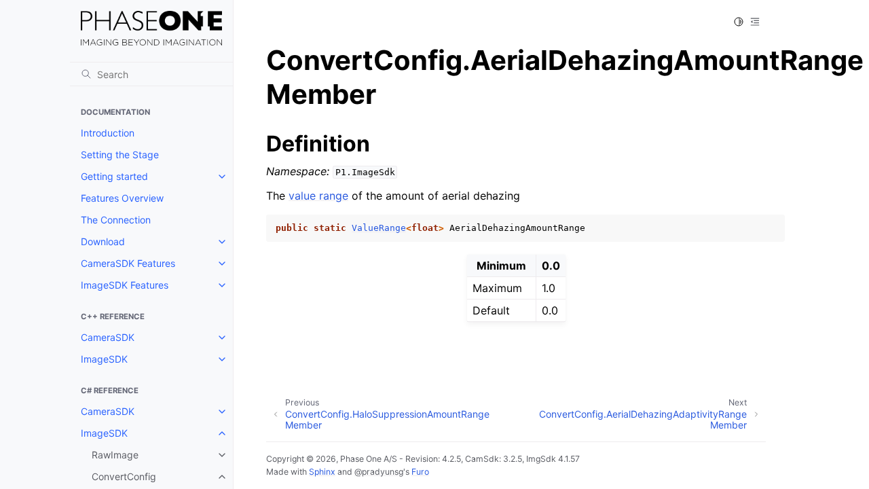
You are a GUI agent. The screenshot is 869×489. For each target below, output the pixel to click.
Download (103, 241)
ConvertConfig (124, 476)
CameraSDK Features (128, 263)
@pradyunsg (378, 472)
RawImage (115, 454)
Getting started (114, 176)
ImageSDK (104, 359)
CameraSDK (107, 337)
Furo (420, 472)
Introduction (107, 133)
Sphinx (322, 472)
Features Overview (122, 198)
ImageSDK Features (124, 285)
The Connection (116, 219)
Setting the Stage (120, 154)
